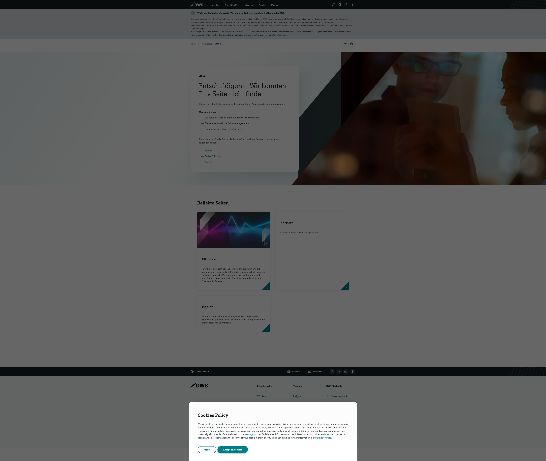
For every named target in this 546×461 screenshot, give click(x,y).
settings (249, 434)
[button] (207, 449)
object (328, 434)
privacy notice (324, 437)
